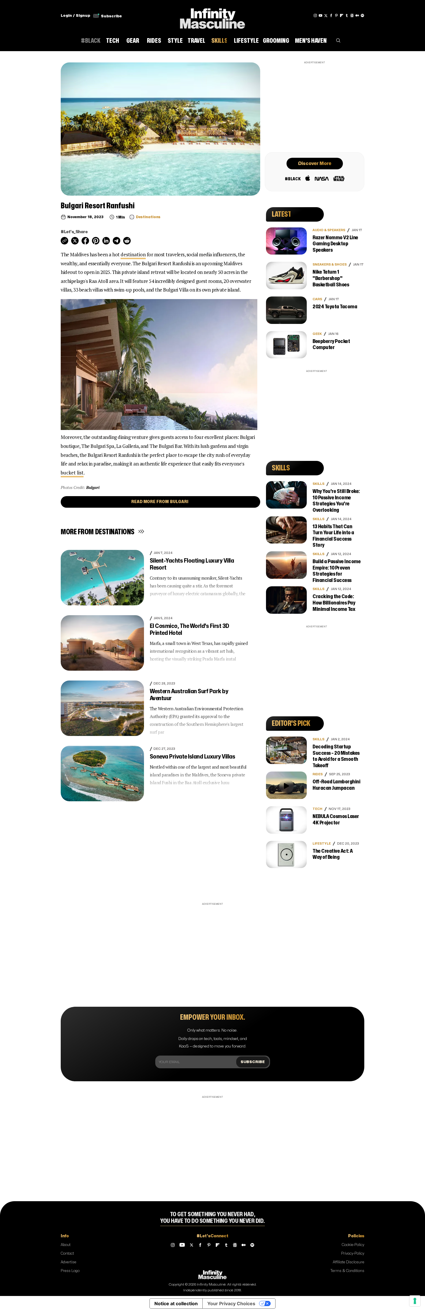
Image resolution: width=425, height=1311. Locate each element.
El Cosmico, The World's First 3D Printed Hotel (189, 629)
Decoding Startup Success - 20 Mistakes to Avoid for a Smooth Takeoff (336, 756)
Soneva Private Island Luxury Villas (192, 756)
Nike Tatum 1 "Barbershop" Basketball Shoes (331, 278)
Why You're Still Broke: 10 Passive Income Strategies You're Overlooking (336, 501)
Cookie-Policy (353, 1245)
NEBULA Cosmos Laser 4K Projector (336, 819)
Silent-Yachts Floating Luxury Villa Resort (192, 564)
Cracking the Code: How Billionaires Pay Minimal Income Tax (334, 602)
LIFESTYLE (322, 843)
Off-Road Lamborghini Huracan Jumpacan (336, 785)
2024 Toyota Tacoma (335, 306)
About (66, 1245)
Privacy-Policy (352, 1253)
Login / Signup (75, 15)
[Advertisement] (314, 106)
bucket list (72, 472)
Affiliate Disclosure (348, 1262)
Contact (67, 1253)
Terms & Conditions (347, 1271)
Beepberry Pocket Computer (331, 344)
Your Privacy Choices (231, 1303)
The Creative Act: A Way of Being (333, 854)
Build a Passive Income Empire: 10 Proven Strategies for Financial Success (337, 571)
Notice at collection (176, 1303)
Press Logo (70, 1271)
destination (133, 254)
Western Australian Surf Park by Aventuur (189, 695)
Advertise (68, 1262)
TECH (317, 809)
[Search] (338, 41)
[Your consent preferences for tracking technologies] (414, 1300)
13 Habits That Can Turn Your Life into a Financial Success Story (333, 536)
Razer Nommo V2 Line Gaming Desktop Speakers (335, 244)
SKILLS (318, 483)
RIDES (318, 774)
